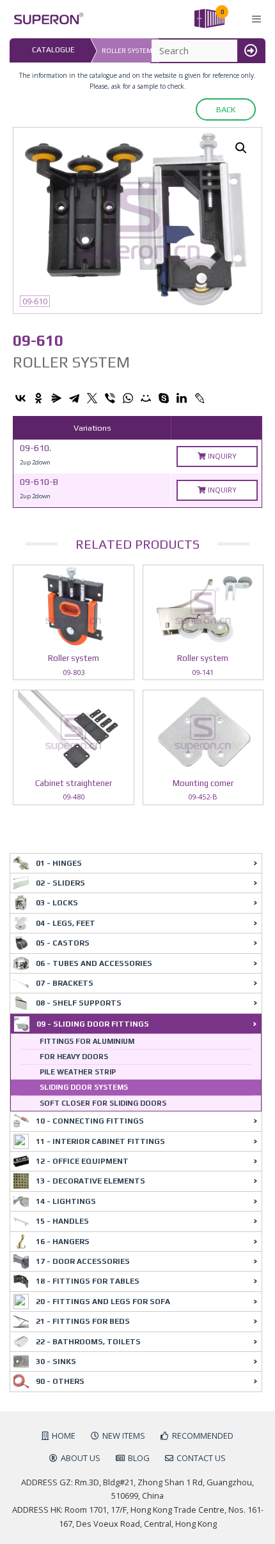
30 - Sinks (56, 1361)
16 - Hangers (63, 1241)
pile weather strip (78, 1072)
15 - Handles (62, 1221)
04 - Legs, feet (65, 923)
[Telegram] (74, 398)
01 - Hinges (59, 863)
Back (225, 109)
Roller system (127, 50)
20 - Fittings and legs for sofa (103, 1301)
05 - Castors (63, 943)
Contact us (201, 1458)
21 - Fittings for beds (83, 1321)
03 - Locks (57, 902)
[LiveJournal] (199, 398)
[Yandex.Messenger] (56, 398)
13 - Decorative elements (90, 1181)
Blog (139, 1458)
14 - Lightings (66, 1201)
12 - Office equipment (82, 1161)
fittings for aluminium (87, 1041)
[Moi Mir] (145, 398)
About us (80, 1458)
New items (123, 1435)
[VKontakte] (20, 398)
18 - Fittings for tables (87, 1281)
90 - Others (60, 1381)
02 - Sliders (60, 883)
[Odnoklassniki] (38, 398)
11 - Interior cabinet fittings (100, 1141)
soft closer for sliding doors (103, 1103)
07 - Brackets (64, 983)
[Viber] (110, 398)
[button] (241, 148)
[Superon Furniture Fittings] (45, 18)
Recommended (202, 1435)
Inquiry (221, 456)
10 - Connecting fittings (90, 1121)
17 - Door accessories (83, 1261)
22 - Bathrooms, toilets (88, 1341)
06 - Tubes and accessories (94, 963)
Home (63, 1435)
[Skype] (163, 398)
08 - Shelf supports (79, 1002)
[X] (92, 398)
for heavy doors (74, 1056)
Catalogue (53, 49)
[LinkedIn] (181, 398)
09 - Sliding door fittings (92, 1024)
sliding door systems (84, 1087)
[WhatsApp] (128, 398)
